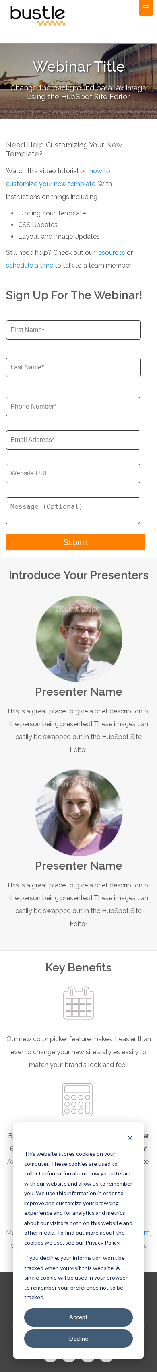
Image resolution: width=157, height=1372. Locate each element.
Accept (78, 1316)
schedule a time (29, 265)
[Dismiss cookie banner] (130, 1139)
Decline (78, 1338)
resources (110, 252)
